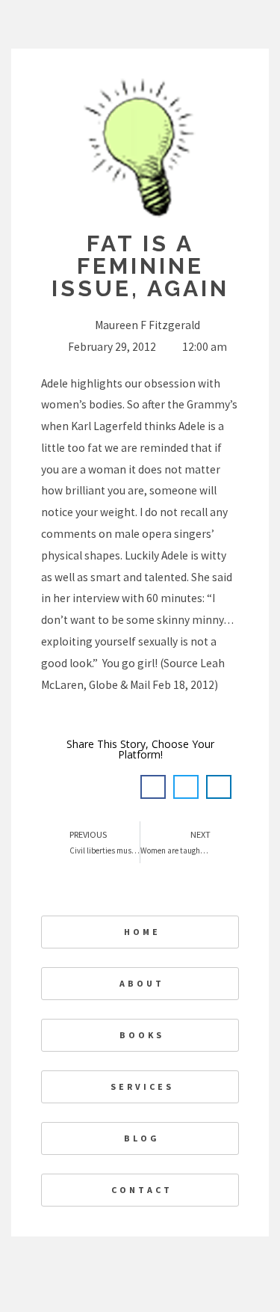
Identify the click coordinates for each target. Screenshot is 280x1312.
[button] (153, 787)
